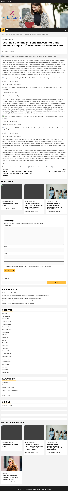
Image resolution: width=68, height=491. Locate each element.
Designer (17, 166)
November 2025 (6, 324)
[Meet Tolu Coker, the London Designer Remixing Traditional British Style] (56, 191)
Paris (35, 166)
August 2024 (5, 364)
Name (6, 247)
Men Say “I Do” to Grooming (57, 171)
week (50, 166)
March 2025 (5, 345)
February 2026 (6, 316)
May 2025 (4, 340)
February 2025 (6, 348)
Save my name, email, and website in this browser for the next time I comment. (29, 266)
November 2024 (6, 356)
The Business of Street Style (10, 293)
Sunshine (43, 166)
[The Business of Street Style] (11, 191)
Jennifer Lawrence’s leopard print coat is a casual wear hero (18, 301)
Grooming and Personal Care (10, 390)
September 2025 (6, 329)
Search (6, 278)
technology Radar (7, 405)
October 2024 (5, 359)
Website (6, 260)
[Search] (66, 30)
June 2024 (5, 370)
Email (6, 253)
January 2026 (5, 319)
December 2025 (6, 321)
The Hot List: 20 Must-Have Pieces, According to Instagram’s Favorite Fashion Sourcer (34, 206)
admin (12, 51)
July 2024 (4, 367)
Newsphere (39, 489)
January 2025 (5, 351)
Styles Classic (6, 395)
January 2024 (5, 372)
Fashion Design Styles (7, 39)
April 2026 (4, 313)
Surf (47, 166)
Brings (12, 166)
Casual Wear (5, 385)
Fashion (22, 166)
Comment (7, 226)
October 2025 (5, 327)
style (38, 166)
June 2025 (5, 337)
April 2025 (4, 343)
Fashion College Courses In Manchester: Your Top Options (18, 303)
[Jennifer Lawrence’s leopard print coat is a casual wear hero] (11, 463)
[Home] (3, 30)
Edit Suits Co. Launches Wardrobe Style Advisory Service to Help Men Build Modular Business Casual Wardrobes (18, 173)
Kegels (30, 166)
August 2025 (5, 332)
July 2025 (4, 335)
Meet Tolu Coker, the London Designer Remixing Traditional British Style (54, 206)
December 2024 (6, 353)
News (3, 393)
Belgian (7, 166)
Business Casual (6, 382)
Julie (26, 166)
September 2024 (6, 361)
